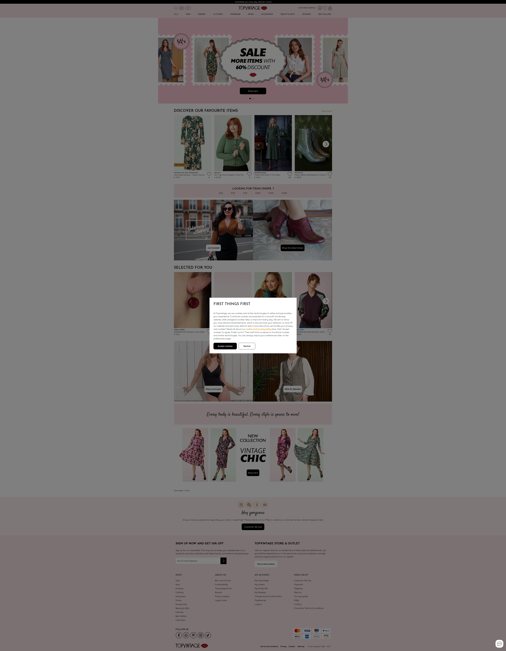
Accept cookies (225, 346)
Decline (246, 346)
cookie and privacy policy (258, 329)
